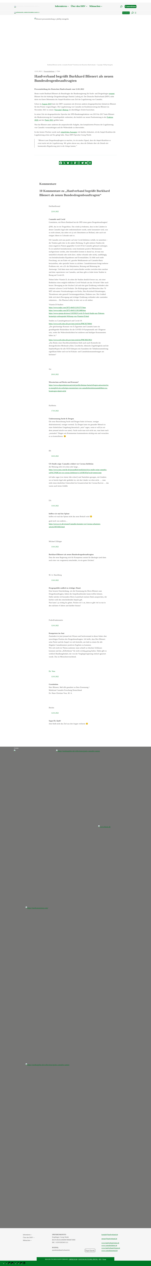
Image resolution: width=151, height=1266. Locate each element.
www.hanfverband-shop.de (110, 1243)
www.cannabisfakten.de (109, 1245)
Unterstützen (130, 6)
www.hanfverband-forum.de (110, 1248)
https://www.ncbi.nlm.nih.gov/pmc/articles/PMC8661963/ (70, 340)
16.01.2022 (55, 456)
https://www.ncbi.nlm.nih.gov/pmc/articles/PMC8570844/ (70, 324)
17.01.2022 (55, 411)
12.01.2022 (55, 625)
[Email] (86, 163)
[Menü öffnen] (135, 13)
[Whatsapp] (71, 163)
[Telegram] (82, 163)
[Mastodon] (75, 163)
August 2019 (46, 104)
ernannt (111, 93)
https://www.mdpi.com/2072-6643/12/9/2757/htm (67, 307)
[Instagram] (79, 163)
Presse (104, 1259)
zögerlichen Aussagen (69, 132)
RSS (100, 1259)
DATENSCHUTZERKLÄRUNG (88, 1259)
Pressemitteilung (49, 71)
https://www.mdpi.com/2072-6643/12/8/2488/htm (67, 310)
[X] (64, 163)
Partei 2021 (49, 120)
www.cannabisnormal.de (109, 1250)
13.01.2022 (55, 506)
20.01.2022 (55, 374)
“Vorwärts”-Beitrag (61, 110)
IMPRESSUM (73, 1259)
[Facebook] (61, 163)
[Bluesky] (68, 163)
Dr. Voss (52, 671)
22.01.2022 (55, 211)
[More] (90, 163)
